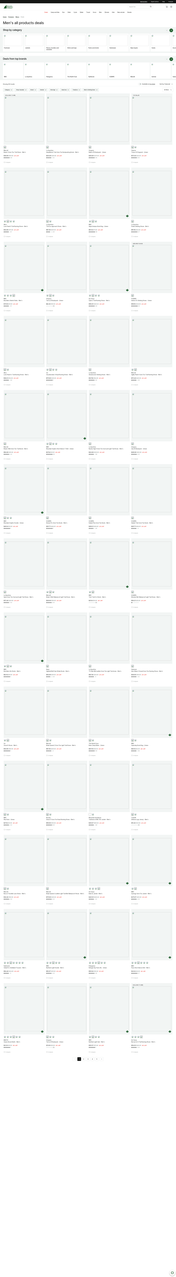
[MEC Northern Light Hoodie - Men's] (66, 944)
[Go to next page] (101, 1059)
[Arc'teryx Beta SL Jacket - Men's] (109, 870)
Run (63, 12)
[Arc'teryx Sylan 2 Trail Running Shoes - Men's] (109, 276)
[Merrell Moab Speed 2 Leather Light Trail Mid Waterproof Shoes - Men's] (66, 870)
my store (152, 84)
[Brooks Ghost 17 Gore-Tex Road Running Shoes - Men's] (66, 795)
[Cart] (167, 7)
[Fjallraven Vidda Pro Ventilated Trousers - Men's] (24, 944)
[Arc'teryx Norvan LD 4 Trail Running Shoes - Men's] (151, 1018)
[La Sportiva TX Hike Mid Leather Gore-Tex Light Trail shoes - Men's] (109, 647)
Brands (130, 12)
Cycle (75, 12)
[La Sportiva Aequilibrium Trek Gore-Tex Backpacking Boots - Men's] (66, 128)
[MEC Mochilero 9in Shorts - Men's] (24, 647)
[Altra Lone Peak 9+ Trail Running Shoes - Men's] (24, 351)
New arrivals (121, 12)
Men (100, 12)
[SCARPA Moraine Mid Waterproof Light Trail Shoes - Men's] (151, 573)
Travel (88, 12)
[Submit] (150, 7)
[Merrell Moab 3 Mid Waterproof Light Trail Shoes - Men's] (66, 573)
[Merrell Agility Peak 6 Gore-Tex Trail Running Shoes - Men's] (151, 351)
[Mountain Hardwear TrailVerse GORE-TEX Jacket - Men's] (109, 795)
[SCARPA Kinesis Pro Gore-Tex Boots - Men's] (66, 499)
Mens (17, 17)
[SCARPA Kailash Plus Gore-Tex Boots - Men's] (109, 499)
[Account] (171, 7)
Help (163, 1)
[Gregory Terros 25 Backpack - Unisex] (66, 276)
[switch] (143, 84)
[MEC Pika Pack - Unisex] (24, 795)
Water (81, 12)
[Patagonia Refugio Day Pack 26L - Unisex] (109, 944)
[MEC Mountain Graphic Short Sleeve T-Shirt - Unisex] (66, 425)
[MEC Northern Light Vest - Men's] (109, 1018)
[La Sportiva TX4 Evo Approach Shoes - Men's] (66, 202)
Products (11, 17)
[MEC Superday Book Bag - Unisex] (151, 721)
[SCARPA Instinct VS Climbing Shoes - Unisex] (151, 276)
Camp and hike (55, 12)
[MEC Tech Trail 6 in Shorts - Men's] (109, 573)
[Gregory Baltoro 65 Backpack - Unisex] (109, 128)
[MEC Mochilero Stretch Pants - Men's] (24, 276)
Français (170, 1)
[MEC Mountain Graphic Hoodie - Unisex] (24, 499)
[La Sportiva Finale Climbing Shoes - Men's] (151, 202)
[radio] (5, 147)
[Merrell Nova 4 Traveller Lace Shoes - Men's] (24, 870)
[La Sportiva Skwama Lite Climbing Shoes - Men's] (109, 351)
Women (107, 12)
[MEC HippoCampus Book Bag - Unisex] (109, 202)
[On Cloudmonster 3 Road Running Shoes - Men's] (66, 351)
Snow (94, 12)
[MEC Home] (8, 7)
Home (5, 17)
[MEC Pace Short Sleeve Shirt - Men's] (151, 944)
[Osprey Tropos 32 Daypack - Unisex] (151, 128)
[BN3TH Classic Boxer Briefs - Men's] (24, 1018)
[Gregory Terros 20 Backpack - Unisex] (66, 1018)
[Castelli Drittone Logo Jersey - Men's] (151, 795)
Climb (69, 12)
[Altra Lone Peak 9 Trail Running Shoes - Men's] (24, 202)
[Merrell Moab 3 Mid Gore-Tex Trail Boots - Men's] (24, 425)
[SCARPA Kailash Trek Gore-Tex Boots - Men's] (151, 499)
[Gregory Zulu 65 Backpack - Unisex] (151, 425)
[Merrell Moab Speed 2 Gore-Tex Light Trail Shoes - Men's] (66, 721)
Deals (46, 12)
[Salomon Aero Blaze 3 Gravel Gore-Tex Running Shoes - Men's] (151, 647)
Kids (113, 12)
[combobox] (145, 7)
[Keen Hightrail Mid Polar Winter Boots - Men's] (66, 647)
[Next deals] (171, 30)
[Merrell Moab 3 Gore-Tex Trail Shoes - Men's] (24, 128)
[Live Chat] (172, 1273)
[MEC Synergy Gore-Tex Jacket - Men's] (151, 870)
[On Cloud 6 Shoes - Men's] (24, 721)
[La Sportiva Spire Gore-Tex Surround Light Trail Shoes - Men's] (24, 573)
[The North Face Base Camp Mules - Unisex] (109, 721)
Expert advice (155, 1)
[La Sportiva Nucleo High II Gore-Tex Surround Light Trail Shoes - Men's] (109, 425)
